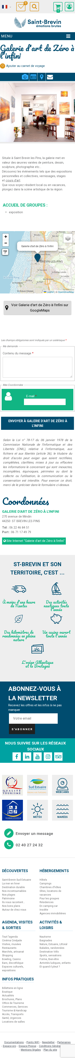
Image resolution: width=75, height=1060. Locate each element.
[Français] (6, 7)
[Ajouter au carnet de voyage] (2, 66)
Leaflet (50, 291)
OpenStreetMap (66, 291)
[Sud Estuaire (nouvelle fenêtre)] (37, 785)
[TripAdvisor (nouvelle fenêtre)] (58, 756)
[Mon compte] (69, 6)
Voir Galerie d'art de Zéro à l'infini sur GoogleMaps (39, 307)
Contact (50, 74)
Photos (25, 74)
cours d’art (13, 180)
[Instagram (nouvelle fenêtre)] (48, 756)
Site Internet (35, 541)
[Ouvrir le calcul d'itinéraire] (5, 252)
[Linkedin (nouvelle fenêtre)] (27, 756)
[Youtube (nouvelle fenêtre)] (37, 756)
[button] (58, 6)
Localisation (42, 74)
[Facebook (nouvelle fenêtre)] (16, 756)
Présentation (33, 74)
